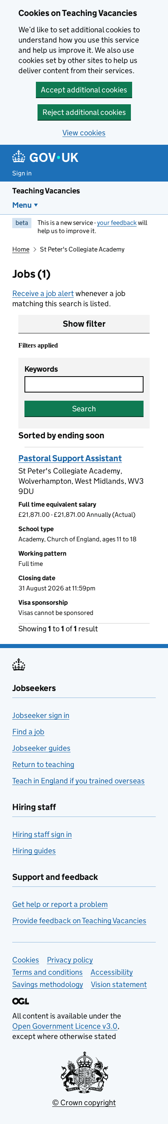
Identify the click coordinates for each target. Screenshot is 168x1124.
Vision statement (119, 984)
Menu (22, 205)
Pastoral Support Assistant (70, 458)
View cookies (84, 133)
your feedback (117, 223)
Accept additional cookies (84, 89)
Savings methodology (47, 984)
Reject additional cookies (84, 112)
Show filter (84, 324)
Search (84, 408)
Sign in (22, 173)
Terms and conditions (47, 972)
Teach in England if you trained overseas (78, 780)
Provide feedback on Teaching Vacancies (79, 920)
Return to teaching (43, 764)
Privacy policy (70, 960)
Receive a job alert (43, 293)
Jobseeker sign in (40, 715)
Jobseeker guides (41, 748)
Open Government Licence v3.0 (64, 1026)
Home (20, 249)
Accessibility (112, 972)
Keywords (41, 369)
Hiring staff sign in (42, 834)
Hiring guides (34, 850)
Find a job (28, 731)
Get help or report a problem (60, 904)
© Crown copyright (84, 1102)
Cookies (25, 960)
